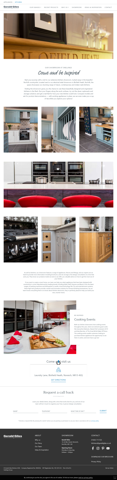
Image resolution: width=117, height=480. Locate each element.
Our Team (38, 446)
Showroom (77, 7)
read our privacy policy (85, 477)
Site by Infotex (109, 468)
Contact (108, 7)
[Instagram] (98, 448)
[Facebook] (93, 448)
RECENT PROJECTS (51, 7)
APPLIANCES (8, 2)
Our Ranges (35, 7)
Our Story (38, 443)
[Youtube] (108, 448)
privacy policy (95, 421)
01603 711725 (96, 440)
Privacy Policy (96, 461)
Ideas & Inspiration (93, 7)
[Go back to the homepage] (11, 7)
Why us (64, 7)
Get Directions (58, 379)
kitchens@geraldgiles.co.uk (101, 443)
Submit (103, 410)
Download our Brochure (102, 456)
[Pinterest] (103, 448)
